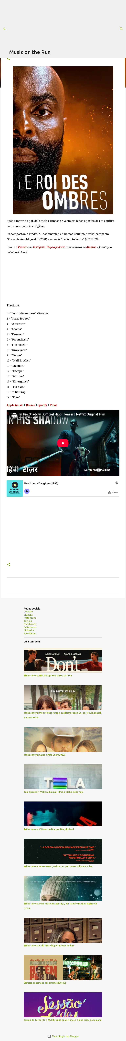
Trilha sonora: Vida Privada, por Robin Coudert (49, 945)
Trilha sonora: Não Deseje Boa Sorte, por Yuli (48, 675)
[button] (8, 59)
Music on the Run (30, 52)
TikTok (28, 621)
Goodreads (30, 624)
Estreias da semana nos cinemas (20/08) (45, 982)
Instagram (30, 617)
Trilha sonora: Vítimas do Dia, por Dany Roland (49, 829)
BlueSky (28, 614)
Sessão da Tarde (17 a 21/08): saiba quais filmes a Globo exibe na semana (62, 1020)
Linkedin (29, 630)
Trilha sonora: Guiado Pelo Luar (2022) (44, 754)
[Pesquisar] (121, 29)
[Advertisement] (67, 23)
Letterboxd (30, 627)
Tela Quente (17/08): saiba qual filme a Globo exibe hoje (54, 792)
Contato (28, 611)
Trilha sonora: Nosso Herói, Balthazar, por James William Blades (58, 866)
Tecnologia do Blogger (65, 1036)
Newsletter (30, 633)
